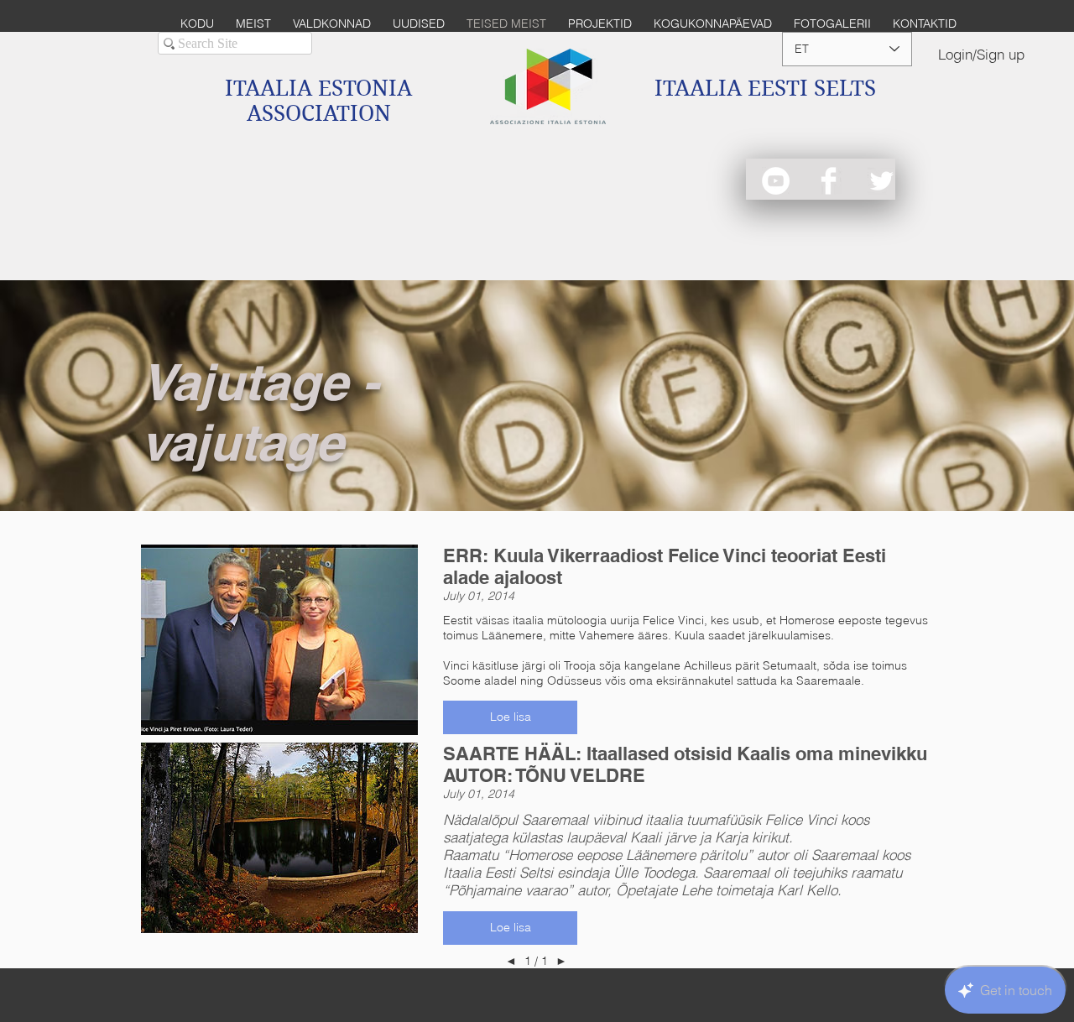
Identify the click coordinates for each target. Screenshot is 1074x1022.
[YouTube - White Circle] (776, 181)
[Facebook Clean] (828, 181)
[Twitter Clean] (881, 181)
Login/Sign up (981, 54)
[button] (510, 717)
